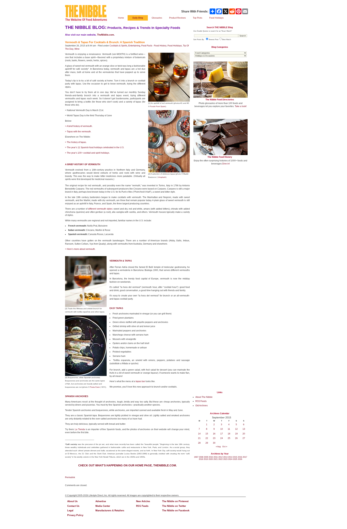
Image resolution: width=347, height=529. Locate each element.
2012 (220, 457)
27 (244, 438)
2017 (245, 457)
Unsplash (162, 177)
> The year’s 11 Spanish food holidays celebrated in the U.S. (94, 147)
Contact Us (73, 506)
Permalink (70, 477)
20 (244, 433)
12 (236, 429)
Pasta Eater (95, 387)
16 (214, 433)
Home (121, 18)
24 (221, 438)
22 (206, 438)
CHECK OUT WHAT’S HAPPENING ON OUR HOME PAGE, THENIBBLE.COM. (127, 465)
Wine (77, 49)
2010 (211, 457)
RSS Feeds (201, 401)
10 (221, 429)
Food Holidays (175, 45)
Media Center (102, 506)
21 (199, 438)
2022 (220, 459)
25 (229, 438)
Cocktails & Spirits (118, 45)
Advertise (100, 501)
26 (236, 438)
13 (244, 429)
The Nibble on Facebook (175, 510)
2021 (215, 459)
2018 (201, 459)
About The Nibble (204, 397)
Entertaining (134, 45)
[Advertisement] (220, 194)
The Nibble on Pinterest (175, 501)
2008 (201, 457)
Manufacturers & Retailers (109, 510)
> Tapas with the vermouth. (78, 131)
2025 (235, 459)
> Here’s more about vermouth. (80, 249)
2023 (225, 459)
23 (214, 438)
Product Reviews (177, 18)
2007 (196, 457)
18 (229, 433)
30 (214, 443)
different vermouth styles (100, 209)
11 (229, 429)
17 (221, 433)
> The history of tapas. (76, 142)
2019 (206, 459)
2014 (230, 457)
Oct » (224, 446)
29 (206, 443)
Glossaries (157, 18)
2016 (240, 457)
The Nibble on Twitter (174, 506)
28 (199, 443)
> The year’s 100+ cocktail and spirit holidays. (87, 153)
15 (206, 433)
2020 (211, 459)
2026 (240, 459)
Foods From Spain (157, 106)
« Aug (218, 446)
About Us (72, 501)
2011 (216, 457)
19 (236, 433)
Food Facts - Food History (153, 45)
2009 (206, 457)
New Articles (143, 501)
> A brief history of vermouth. (79, 126)
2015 (235, 457)
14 (199, 433)
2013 (225, 457)
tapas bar (140, 381)
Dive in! (226, 163)
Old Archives (201, 405)
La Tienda (80, 429)
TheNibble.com (105, 34)
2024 (230, 459)
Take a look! (241, 106)
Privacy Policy (75, 515)
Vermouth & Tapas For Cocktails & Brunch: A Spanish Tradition (105, 42)
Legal (70, 510)
